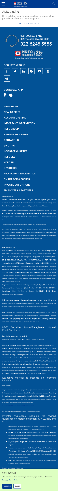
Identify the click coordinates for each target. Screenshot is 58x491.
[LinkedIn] (23, 71)
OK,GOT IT (7, 486)
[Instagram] (48, 71)
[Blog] (31, 71)
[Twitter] (15, 71)
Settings (16, 480)
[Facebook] (7, 71)
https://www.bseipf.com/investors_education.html (18, 405)
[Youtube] (40, 71)
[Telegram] (7, 78)
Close (17, 486)
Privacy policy (6, 480)
